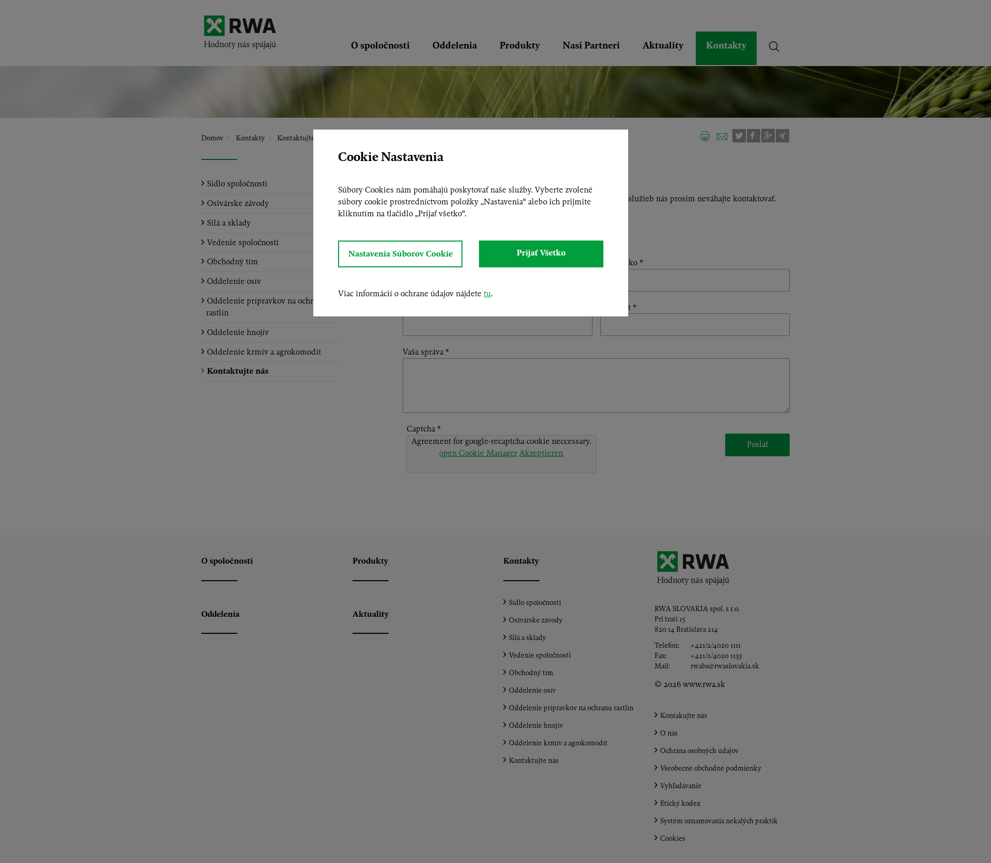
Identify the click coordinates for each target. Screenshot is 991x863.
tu (487, 293)
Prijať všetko (541, 253)
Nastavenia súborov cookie (400, 254)
